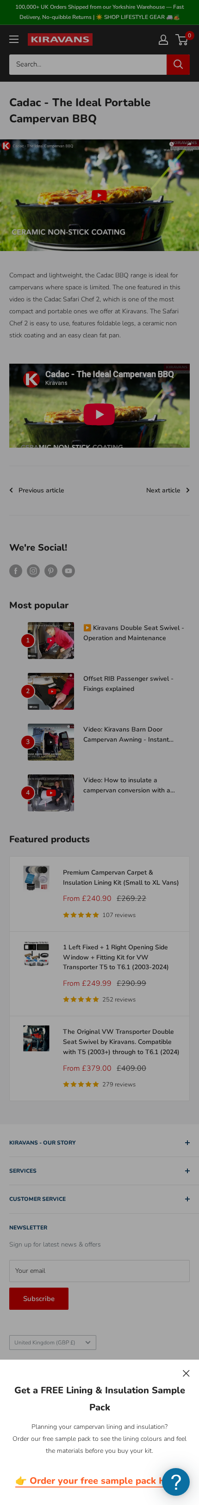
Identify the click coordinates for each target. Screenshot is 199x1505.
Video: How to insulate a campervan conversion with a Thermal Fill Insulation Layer (126, 785)
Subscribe (39, 1298)
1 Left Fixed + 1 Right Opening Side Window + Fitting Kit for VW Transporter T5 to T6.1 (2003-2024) (116, 957)
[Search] (178, 64)
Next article (163, 490)
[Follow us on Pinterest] (50, 570)
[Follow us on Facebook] (15, 570)
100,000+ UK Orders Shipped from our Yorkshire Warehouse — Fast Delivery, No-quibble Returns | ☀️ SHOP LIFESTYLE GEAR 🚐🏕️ (99, 12)
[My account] (163, 40)
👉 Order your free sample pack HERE (99, 1481)
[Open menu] (14, 39)
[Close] (186, 1373)
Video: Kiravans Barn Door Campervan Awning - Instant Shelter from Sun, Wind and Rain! (133, 734)
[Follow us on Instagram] (33, 570)
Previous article (41, 490)
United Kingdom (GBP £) (44, 1342)
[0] (182, 39)
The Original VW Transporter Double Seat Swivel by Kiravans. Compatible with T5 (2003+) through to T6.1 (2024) (121, 1041)
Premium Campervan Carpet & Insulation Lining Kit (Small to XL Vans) (121, 877)
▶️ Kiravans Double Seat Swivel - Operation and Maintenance (133, 633)
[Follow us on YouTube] (68, 570)
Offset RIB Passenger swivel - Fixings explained (128, 683)
